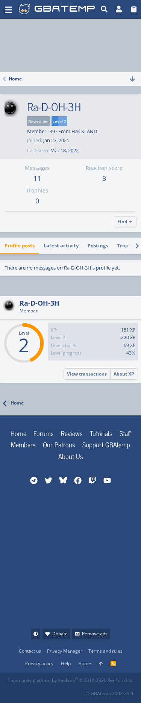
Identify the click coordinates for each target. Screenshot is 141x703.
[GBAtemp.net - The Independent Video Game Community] (57, 9)
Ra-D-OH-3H (39, 303)
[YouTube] (79, 691)
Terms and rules (105, 651)
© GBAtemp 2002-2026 (110, 693)
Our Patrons (59, 444)
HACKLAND (84, 131)
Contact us (30, 651)
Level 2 (59, 121)
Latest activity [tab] (61, 245)
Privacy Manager (64, 651)
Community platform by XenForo (70, 680)
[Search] (104, 9)
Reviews (72, 433)
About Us (70, 456)
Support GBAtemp (106, 444)
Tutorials (101, 433)
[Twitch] (46, 691)
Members (23, 444)
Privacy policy (39, 663)
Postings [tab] (98, 245)
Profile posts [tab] (20, 245)
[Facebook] (13, 691)
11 (37, 178)
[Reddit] (30, 691)
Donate (60, 633)
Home (18, 433)
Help (66, 663)
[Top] (101, 664)
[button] (8, 9)
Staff (125, 433)
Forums (43, 433)
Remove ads (95, 633)
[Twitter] (63, 691)
